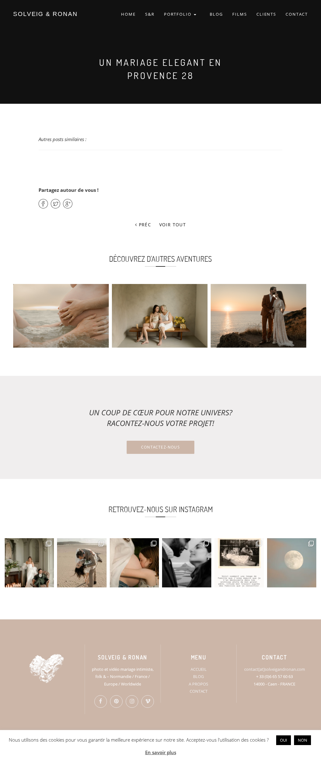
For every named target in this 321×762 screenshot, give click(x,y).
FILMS (239, 14)
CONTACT (297, 14)
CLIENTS (266, 14)
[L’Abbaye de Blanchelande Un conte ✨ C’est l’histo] (29, 562)
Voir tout (172, 225)
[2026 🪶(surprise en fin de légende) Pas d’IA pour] (291, 562)
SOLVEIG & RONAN (45, 14)
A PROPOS (198, 684)
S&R (150, 14)
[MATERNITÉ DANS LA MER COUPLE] (61, 316)
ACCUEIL (199, 669)
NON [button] (302, 740)
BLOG (216, 14)
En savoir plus (160, 752)
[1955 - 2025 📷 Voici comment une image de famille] (239, 562)
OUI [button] (283, 740)
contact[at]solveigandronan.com (274, 669)
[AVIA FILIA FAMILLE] (160, 316)
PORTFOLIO (178, 14)
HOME (128, 14)
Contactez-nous (160, 447)
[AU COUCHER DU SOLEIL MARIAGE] (258, 316)
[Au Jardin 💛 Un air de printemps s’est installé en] (134, 562)
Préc (144, 225)
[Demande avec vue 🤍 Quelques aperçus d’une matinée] (186, 562)
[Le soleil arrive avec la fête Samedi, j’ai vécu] (81, 562)
